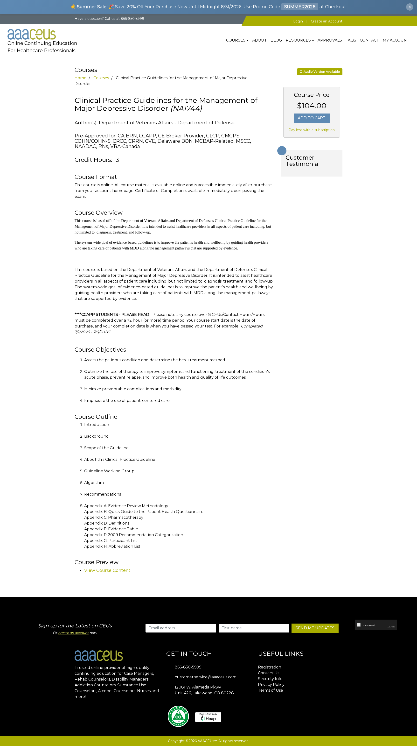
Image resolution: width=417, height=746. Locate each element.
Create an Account (326, 21)
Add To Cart (312, 118)
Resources (298, 40)
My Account (396, 40)
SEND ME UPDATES (315, 628)
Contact (369, 40)
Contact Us (268, 673)
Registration (269, 667)
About (259, 40)
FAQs (351, 40)
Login (298, 21)
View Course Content (107, 570)
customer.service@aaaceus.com (205, 677)
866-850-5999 (188, 667)
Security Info (270, 678)
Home (80, 78)
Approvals (330, 40)
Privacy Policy (271, 684)
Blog (276, 40)
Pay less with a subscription (312, 130)
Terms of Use (270, 690)
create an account (73, 633)
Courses (235, 40)
